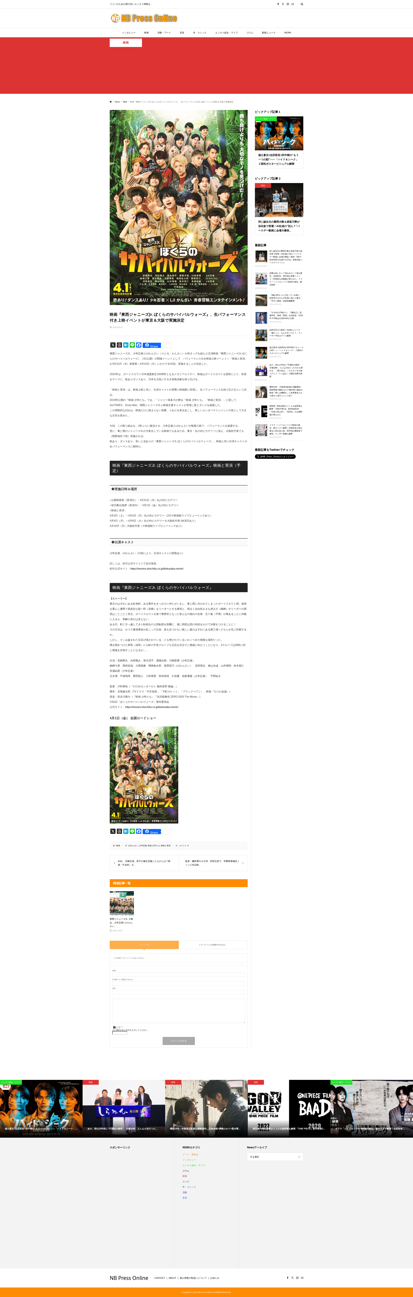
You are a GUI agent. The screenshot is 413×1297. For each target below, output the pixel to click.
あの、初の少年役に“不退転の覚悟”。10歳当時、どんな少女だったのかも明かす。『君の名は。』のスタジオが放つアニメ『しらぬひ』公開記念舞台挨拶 (286, 371)
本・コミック (199, 32)
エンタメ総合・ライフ (226, 32)
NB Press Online (129, 1277)
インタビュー (129, 32)
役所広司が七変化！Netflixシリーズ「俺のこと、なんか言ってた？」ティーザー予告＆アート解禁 (285, 333)
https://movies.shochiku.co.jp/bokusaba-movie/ (156, 568)
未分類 (185, 1181)
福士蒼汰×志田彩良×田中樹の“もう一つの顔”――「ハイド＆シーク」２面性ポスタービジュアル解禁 (286, 350)
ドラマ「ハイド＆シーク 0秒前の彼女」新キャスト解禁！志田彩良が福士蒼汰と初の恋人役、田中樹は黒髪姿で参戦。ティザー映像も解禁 (285, 429)
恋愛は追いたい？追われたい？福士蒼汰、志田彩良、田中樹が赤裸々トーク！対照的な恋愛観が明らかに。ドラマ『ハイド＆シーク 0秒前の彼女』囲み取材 (285, 279)
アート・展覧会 (190, 1154)
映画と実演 (166, 845)
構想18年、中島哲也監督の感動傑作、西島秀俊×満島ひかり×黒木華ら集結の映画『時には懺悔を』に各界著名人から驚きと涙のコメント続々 (286, 391)
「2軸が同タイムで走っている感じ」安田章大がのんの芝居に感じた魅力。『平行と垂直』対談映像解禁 (285, 298)
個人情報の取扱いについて (193, 1278)
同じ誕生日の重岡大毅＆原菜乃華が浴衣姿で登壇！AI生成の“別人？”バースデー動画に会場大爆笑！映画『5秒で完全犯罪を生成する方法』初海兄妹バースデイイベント (285, 257)
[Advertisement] (206, 71)
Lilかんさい (133, 845)
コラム (250, 32)
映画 (146, 32)
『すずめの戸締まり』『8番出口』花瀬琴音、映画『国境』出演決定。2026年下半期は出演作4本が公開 (286, 315)
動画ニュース (269, 32)
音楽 (182, 32)
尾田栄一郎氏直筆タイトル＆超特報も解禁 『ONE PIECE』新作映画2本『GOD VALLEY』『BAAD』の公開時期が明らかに (285, 410)
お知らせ (214, 1278)
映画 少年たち (154, 845)
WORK (287, 32)
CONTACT (159, 1278)
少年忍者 (143, 845)
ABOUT (172, 1278)
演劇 (184, 1192)
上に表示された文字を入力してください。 (130, 1030)
